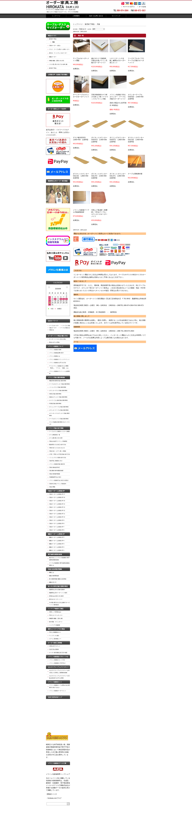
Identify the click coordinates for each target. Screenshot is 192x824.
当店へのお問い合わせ (96, 16)
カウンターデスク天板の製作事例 (58, 390)
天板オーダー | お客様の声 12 (57, 510)
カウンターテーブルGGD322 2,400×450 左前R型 (136, 97)
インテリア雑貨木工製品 (55, 608)
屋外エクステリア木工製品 (56, 629)
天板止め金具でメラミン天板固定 (58, 441)
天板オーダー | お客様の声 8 (56, 523)
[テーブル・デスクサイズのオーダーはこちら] (58, 30)
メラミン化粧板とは (54, 356)
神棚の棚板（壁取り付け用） (57, 60)
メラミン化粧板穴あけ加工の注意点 (58, 480)
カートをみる (142, 6)
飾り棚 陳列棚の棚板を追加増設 (57, 579)
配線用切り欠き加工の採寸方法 (57, 444)
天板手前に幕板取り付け (55, 460)
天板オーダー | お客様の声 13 (57, 507)
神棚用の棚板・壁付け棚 (55, 618)
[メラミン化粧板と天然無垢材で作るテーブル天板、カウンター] (99, 87)
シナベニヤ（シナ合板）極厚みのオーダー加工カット (118, 60)
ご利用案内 (76, 16)
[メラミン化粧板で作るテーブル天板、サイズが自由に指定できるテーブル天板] (136, 51)
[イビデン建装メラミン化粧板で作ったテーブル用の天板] (118, 87)
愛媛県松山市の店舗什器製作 (57, 589)
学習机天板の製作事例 (55, 403)
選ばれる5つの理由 (54, 342)
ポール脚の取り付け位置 (55, 438)
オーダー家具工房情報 (55, 643)
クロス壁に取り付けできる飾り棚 (58, 64)
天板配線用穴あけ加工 (55, 477)
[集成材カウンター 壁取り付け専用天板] (136, 127)
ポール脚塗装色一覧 (54, 434)
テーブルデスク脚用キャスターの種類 (59, 431)
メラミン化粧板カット (55, 682)
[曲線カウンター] (99, 202)
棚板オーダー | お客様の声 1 (56, 550)
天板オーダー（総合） (55, 45)
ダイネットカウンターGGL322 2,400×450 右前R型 (136, 140)
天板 (53, 42)
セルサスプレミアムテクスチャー (58, 667)
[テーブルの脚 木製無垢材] (136, 166)
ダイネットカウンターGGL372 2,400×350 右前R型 (99, 176)
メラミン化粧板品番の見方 (56, 353)
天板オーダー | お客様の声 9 (56, 520)
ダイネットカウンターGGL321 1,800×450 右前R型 (81, 176)
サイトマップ (116, 16)
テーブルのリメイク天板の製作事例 (58, 418)
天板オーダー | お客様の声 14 (57, 504)
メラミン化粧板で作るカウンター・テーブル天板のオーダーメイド (118, 97)
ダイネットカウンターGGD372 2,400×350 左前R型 (99, 140)
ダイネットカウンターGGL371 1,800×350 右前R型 (118, 176)
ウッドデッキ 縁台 (54, 635)
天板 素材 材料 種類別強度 (56, 470)
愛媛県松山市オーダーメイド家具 (58, 592)
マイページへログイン (129, 6)
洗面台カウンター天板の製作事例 (58, 397)
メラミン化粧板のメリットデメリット (59, 359)
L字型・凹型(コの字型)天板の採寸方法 (59, 454)
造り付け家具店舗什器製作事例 (58, 586)
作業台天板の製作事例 (55, 394)
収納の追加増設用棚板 (55, 569)
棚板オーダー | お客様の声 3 (56, 544)
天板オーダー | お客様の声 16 (57, 497)
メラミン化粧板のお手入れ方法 (57, 362)
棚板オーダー (52, 57)
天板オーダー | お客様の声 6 (56, 530)
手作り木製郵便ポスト (55, 632)
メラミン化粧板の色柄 (55, 349)
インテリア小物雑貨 (54, 625)
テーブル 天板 (66, 325)
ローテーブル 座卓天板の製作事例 (58, 400)
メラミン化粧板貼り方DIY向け (57, 663)
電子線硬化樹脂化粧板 (55, 554)
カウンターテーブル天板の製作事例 (58, 410)
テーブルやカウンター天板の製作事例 (59, 384)
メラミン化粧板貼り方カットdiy (58, 656)
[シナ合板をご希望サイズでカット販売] (118, 51)
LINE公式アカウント (54, 646)
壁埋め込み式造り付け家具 (56, 596)
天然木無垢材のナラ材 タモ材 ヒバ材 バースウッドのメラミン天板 (99, 97)
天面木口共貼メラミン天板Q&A (57, 483)
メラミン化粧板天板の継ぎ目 (57, 464)
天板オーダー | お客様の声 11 (57, 513)
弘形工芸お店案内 (54, 649)
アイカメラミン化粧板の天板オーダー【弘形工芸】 (61, 9)
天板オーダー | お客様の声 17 (57, 494)
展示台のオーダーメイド (55, 599)
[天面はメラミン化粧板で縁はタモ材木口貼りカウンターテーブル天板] (81, 202)
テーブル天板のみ (65, 327)
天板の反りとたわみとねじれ (57, 447)
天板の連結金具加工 (54, 467)
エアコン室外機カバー (55, 638)
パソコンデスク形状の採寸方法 (57, 457)
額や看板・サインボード (55, 621)
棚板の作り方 (52, 582)
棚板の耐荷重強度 (54, 575)
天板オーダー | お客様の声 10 (57, 517)
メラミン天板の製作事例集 (56, 377)
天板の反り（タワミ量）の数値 (57, 451)
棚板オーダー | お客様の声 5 (56, 537)
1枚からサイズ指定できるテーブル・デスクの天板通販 (62, 12)
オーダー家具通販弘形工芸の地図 (58, 652)
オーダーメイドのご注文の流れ (57, 339)
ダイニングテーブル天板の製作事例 (58, 407)
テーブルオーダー (54, 325)
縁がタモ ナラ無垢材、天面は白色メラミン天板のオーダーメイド (99, 60)
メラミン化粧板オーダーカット (57, 690)
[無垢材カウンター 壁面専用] (136, 84)
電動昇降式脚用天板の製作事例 (57, 380)
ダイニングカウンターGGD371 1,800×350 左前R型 (118, 140)
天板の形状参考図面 (54, 474)
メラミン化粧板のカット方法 (57, 660)
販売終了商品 (89, 24)
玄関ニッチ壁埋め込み (55, 612)
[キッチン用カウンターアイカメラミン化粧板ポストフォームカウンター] (81, 91)
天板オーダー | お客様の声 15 (57, 500)
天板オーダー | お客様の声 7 (56, 527)
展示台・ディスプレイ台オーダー (58, 53)
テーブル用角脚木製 (135, 174)
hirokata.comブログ (55, 798)
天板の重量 (52, 487)
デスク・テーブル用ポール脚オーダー (59, 49)
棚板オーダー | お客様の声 (56, 534)
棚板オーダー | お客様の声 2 (56, 547)
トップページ (56, 16)
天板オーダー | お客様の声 (56, 491)
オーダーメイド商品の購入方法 (58, 336)
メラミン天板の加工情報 (55, 428)
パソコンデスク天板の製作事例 (57, 387)
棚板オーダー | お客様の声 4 (56, 540)
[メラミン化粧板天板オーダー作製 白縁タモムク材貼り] (99, 51)
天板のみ (51, 330)
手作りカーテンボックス (55, 615)
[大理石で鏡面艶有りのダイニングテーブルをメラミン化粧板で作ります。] (81, 51)
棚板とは (51, 572)
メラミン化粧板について (55, 346)
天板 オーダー (53, 327)
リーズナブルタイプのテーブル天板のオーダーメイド (136, 60)
